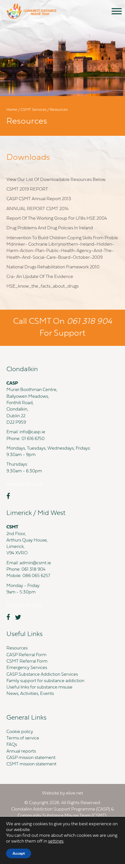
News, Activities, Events (30, 693)
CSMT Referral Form (26, 661)
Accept (19, 853)
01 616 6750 (33, 438)
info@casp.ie (32, 432)
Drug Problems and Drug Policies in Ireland (49, 228)
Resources (17, 648)
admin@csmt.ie (35, 563)
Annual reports (21, 751)
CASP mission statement (30, 757)
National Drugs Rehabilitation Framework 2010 (52, 267)
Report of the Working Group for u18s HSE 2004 (56, 218)
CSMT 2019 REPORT (27, 189)
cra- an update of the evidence (39, 276)
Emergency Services (26, 667)
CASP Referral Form (26, 655)
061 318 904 (33, 569)
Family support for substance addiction (45, 681)
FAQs (11, 744)
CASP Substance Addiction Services (42, 674)
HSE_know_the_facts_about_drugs (42, 286)
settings (55, 841)
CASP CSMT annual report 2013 (38, 199)
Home (11, 110)
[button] (24, 484)
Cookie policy (19, 732)
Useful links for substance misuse (39, 687)
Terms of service (22, 738)
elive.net (74, 793)
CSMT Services (33, 110)
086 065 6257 (36, 576)
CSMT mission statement (31, 764)
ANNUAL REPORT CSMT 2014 (37, 209)
